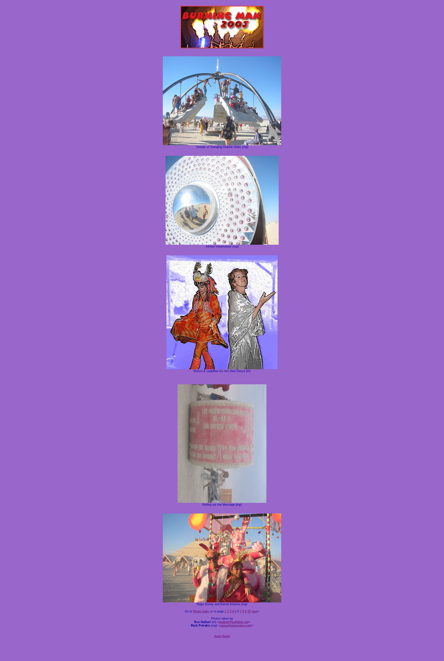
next (254, 611)
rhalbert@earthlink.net (233, 622)
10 (249, 611)
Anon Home (222, 636)
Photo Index (201, 611)
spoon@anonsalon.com (235, 625)
